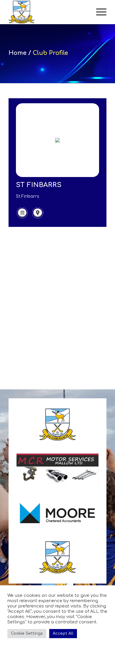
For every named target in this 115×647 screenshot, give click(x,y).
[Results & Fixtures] (22, 217)
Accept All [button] (63, 633)
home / (21, 53)
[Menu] (98, 12)
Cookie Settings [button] (27, 633)
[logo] (48, 12)
